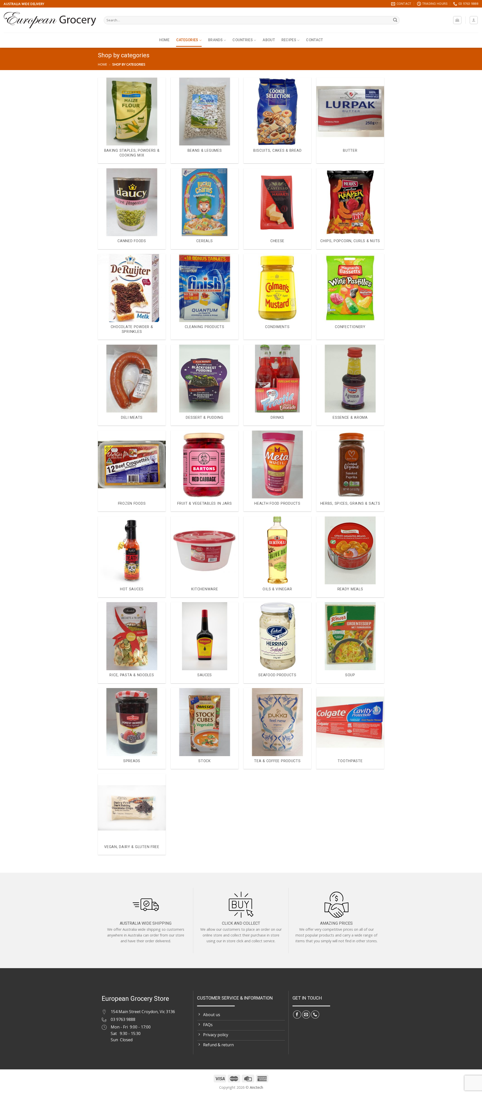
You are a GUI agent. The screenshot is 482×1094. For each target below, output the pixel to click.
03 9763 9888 (123, 1019)
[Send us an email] (306, 1014)
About (269, 40)
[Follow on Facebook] (297, 1014)
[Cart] (457, 20)
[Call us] (315, 1014)
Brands (215, 40)
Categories (187, 40)
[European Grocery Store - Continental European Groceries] (50, 20)
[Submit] (395, 20)
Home (164, 40)
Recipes (288, 40)
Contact (314, 40)
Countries (242, 40)
